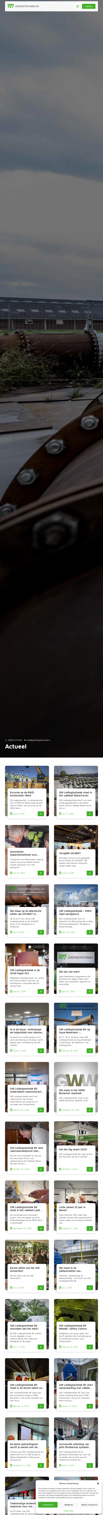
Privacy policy (69, 1510)
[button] (98, 1483)
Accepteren (48, 1505)
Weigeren (68, 1505)
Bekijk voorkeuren (89, 1505)
